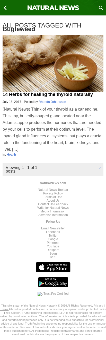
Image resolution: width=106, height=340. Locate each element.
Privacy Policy (53, 193)
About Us (53, 200)
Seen (53, 253)
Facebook (53, 232)
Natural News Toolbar (53, 190)
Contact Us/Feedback (53, 204)
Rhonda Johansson (52, 102)
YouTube (53, 246)
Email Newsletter (53, 228)
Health (11, 154)
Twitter (53, 235)
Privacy (98, 305)
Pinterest (53, 243)
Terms (4, 309)
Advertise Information (53, 215)
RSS (53, 257)
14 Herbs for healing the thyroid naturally (48, 94)
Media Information (53, 211)
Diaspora (53, 250)
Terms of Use (53, 197)
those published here (17, 330)
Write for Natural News (53, 208)
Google (53, 239)
